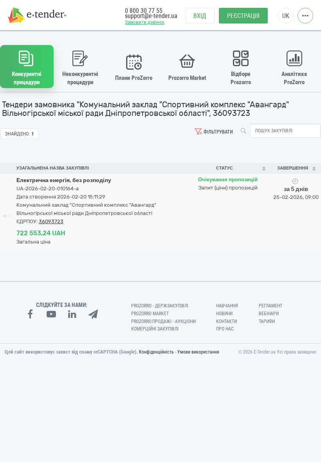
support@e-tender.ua (151, 16)
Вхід (199, 16)
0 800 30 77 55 (143, 10)
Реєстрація (243, 16)
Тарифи (267, 321)
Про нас (225, 329)
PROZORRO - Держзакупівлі (159, 306)
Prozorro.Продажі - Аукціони (163, 321)
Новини (224, 313)
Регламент (270, 306)
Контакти (226, 321)
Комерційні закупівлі (155, 329)
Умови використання (198, 352)
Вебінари (269, 313)
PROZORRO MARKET (150, 313)
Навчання (227, 306)
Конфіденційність (156, 352)
